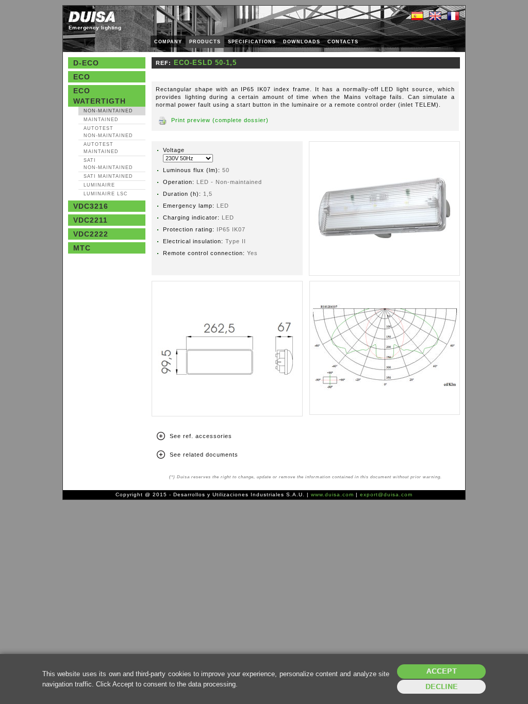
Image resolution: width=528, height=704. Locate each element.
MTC (82, 248)
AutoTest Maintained (101, 148)
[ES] (417, 16)
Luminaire (99, 185)
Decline (441, 687)
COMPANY (168, 41)
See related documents (204, 454)
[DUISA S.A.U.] (92, 16)
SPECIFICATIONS (252, 41)
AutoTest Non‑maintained (108, 132)
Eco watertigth (99, 96)
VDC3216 (90, 206)
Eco (81, 77)
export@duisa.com (386, 494)
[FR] (453, 16)
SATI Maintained (108, 176)
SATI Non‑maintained (108, 164)
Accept (441, 671)
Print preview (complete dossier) (220, 120)
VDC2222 (90, 234)
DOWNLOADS (301, 41)
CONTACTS (342, 41)
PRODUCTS (205, 41)
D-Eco (86, 63)
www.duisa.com (332, 494)
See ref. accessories (201, 436)
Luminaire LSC (106, 193)
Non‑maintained (108, 110)
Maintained (101, 119)
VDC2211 (90, 220)
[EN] (435, 16)
